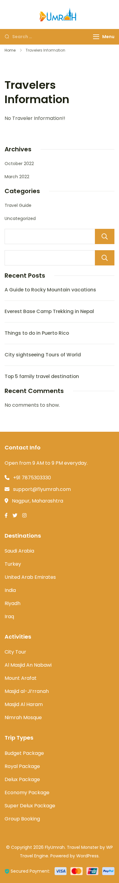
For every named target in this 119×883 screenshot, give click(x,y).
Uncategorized (20, 218)
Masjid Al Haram (24, 704)
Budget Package (24, 753)
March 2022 (17, 177)
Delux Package (22, 779)
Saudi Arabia (19, 550)
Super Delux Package (30, 805)
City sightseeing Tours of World (43, 354)
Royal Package (22, 766)
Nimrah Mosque (23, 717)
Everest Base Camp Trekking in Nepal (49, 311)
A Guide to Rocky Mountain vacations (50, 289)
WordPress (87, 856)
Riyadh (12, 603)
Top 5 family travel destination (42, 376)
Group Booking (22, 818)
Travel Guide (18, 205)
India (10, 590)
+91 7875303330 (32, 477)
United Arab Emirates (30, 577)
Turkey (13, 564)
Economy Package (27, 792)
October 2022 (19, 163)
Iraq (9, 616)
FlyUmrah (55, 847)
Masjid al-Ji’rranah (27, 691)
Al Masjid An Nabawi (28, 665)
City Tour (15, 651)
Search (104, 236)
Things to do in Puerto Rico (37, 333)
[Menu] (96, 36)
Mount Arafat (21, 678)
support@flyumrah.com (42, 489)
